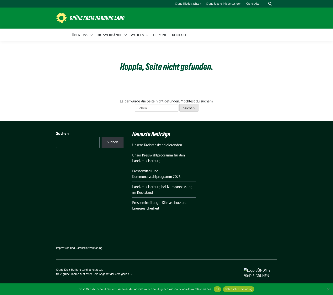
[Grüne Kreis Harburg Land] (61, 17)
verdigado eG (123, 274)
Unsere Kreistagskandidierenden (157, 145)
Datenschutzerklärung (238, 289)
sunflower (86, 274)
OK (217, 289)
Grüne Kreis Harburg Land (97, 18)
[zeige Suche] (270, 4)
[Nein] (328, 289)
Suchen (62, 133)
